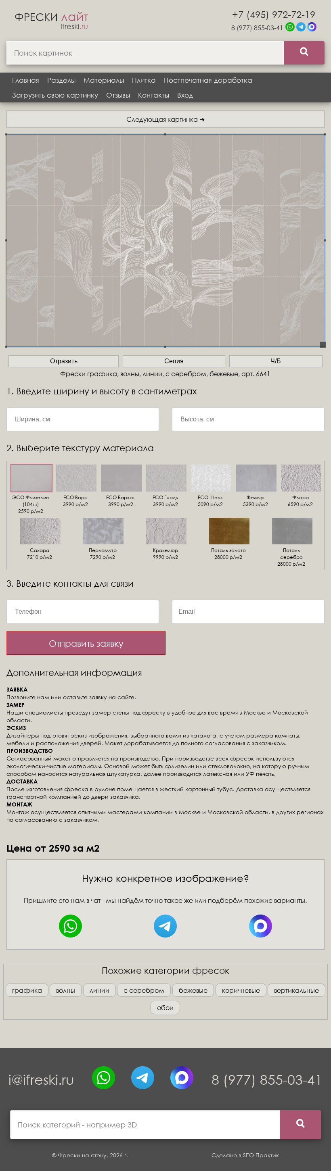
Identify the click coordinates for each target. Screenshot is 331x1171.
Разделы (61, 80)
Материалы (104, 80)
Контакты (153, 95)
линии (99, 990)
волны (65, 990)
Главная (25, 80)
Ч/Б (275, 361)
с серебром (144, 990)
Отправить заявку (86, 643)
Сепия (174, 361)
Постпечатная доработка (208, 80)
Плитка (144, 80)
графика (27, 990)
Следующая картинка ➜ (165, 119)
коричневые (241, 990)
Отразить (64, 361)
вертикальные (296, 990)
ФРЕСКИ (51, 16)
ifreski (74, 26)
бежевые (193, 990)
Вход (185, 95)
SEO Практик (261, 1155)
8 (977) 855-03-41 (257, 27)
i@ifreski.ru (41, 1079)
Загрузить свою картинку (55, 95)
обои (165, 1007)
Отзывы (118, 95)
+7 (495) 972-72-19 (273, 14)
